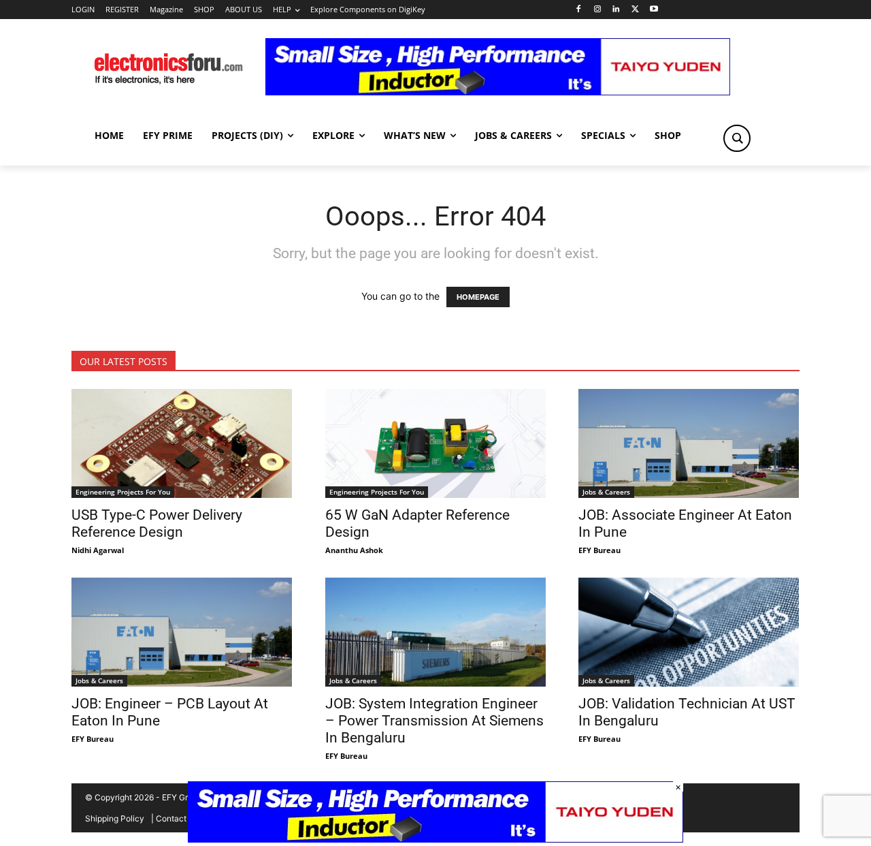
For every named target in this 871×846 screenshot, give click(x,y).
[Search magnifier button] (737, 138)
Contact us (176, 818)
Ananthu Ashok (354, 550)
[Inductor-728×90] (497, 91)
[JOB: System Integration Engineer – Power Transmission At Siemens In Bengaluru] (435, 632)
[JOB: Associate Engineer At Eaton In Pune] (689, 443)
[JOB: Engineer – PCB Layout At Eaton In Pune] (182, 632)
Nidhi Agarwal (97, 550)
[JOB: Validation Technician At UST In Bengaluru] (689, 632)
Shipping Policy (114, 818)
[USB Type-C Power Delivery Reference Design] (182, 443)
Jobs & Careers (606, 492)
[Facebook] (578, 10)
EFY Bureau (599, 550)
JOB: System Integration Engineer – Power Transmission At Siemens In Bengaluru (434, 720)
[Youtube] (654, 10)
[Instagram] (597, 10)
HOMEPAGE (478, 297)
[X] (635, 10)
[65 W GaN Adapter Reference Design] (435, 443)
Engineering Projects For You (123, 492)
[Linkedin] (616, 10)
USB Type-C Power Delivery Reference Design (156, 523)
